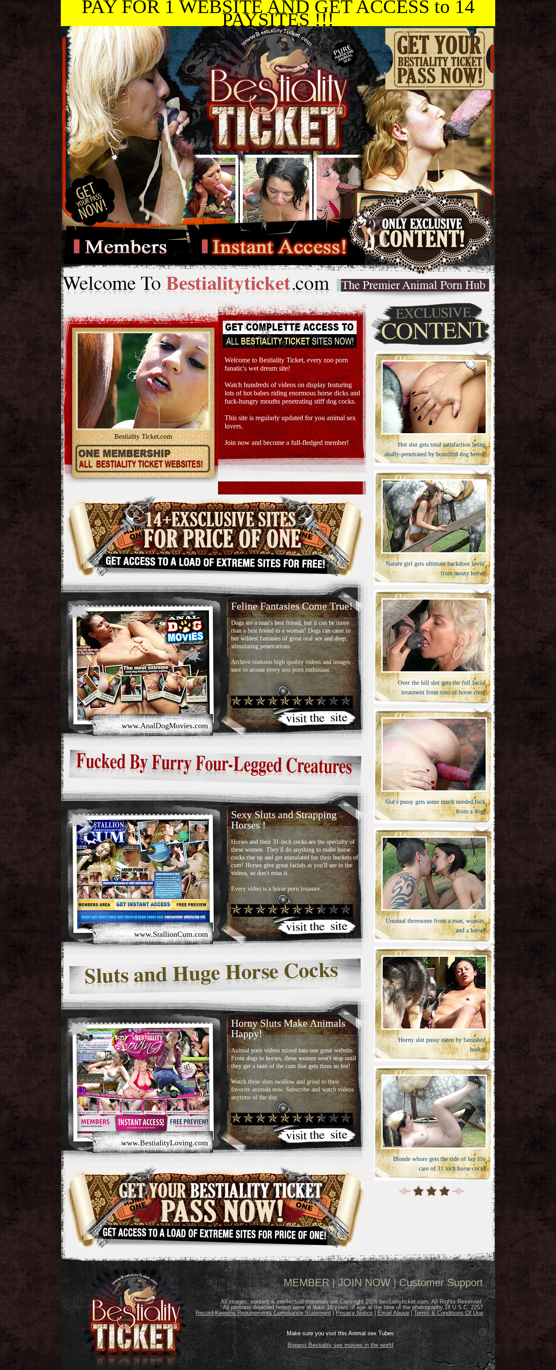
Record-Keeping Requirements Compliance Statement (263, 1313)
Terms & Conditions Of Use (448, 1313)
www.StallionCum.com (171, 934)
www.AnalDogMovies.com (165, 725)
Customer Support (441, 1282)
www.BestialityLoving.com (164, 1142)
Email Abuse (393, 1313)
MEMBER (306, 1282)
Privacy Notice (354, 1313)
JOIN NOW (364, 1282)
